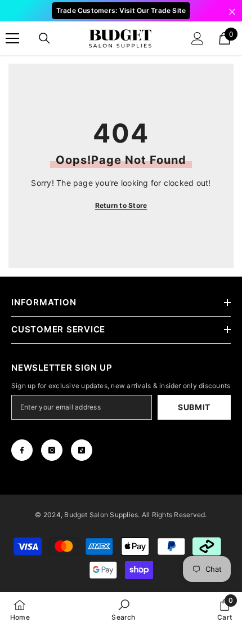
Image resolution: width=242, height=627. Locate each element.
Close (232, 12)
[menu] (12, 38)
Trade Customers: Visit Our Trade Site (121, 10)
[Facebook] (22, 450)
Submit (194, 407)
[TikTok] (81, 450)
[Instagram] (51, 450)
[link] (123, 609)
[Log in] (197, 38)
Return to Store (121, 205)
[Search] (44, 38)
